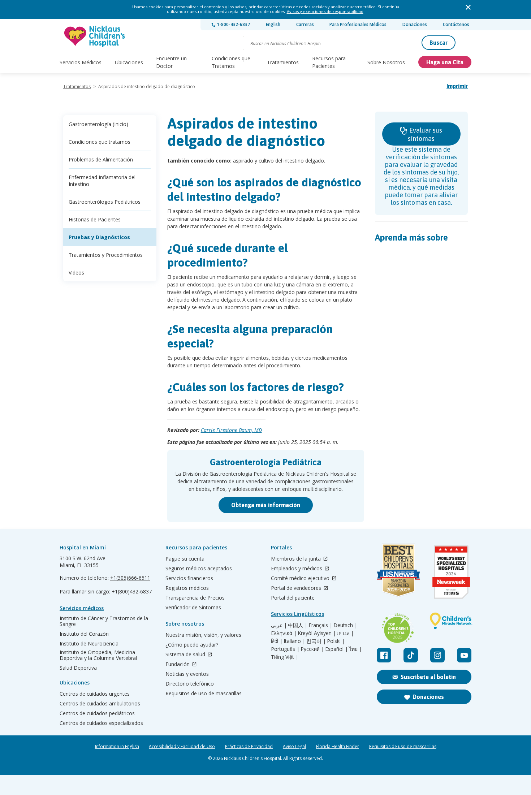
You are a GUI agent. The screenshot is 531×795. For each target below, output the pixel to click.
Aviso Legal (294, 746)
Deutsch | (345, 625)
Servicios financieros (189, 578)
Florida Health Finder (337, 746)
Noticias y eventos (187, 674)
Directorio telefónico (189, 684)
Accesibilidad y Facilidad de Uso (182, 746)
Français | (320, 625)
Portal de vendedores (297, 588)
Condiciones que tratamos (99, 141)
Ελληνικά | (284, 633)
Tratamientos (283, 62)
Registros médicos (187, 588)
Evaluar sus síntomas (425, 134)
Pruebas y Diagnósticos (99, 237)
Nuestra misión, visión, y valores (203, 635)
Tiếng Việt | (284, 657)
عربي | (279, 625)
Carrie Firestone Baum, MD (231, 430)
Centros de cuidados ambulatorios (100, 704)
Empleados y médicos (297, 569)
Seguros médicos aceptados (198, 568)
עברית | (345, 633)
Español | (336, 649)
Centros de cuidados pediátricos (97, 713)
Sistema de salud (186, 655)
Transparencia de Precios (195, 598)
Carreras (305, 24)
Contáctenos (456, 24)
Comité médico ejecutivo (301, 578)
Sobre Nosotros (386, 62)
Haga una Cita (444, 62)
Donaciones (414, 24)
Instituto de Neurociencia (89, 644)
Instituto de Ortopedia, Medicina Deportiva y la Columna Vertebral (98, 655)
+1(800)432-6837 (132, 591)
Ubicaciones (129, 62)
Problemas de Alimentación (101, 159)
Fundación (178, 664)
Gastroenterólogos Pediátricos (105, 201)
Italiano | (294, 641)
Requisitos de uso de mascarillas (203, 693)
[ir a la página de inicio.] (95, 36)
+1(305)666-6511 (130, 577)
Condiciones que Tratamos (231, 62)
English (273, 24)
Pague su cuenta (184, 559)
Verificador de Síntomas (193, 607)
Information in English (117, 746)
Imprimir (457, 86)
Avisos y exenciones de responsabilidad (325, 11)
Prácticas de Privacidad (249, 746)
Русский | (312, 649)
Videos (76, 272)
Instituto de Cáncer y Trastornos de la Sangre (104, 621)
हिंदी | (276, 641)
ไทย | (355, 649)
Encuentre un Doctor (171, 62)
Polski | (336, 641)
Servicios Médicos (81, 62)
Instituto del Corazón (84, 634)
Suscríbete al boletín (428, 677)
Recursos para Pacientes (329, 62)
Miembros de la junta (296, 559)
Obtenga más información (265, 505)
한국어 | (316, 641)
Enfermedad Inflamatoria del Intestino (102, 180)
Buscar (438, 42)
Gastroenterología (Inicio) (98, 124)
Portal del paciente (293, 598)
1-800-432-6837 (233, 24)
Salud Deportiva (78, 668)
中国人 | (297, 625)
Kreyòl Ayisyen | (317, 633)
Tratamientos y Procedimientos (106, 254)
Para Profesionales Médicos (358, 24)
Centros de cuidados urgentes (95, 694)
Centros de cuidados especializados (101, 723)
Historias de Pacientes (95, 219)
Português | (285, 649)
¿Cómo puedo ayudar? (191, 645)
